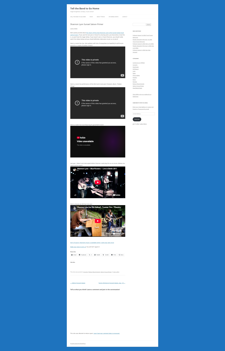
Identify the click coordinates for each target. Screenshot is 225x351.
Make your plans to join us (78, 247)
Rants (134, 79)
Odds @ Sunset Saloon (77, 283)
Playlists (135, 77)
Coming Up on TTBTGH (139, 63)
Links (134, 71)
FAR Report (136, 69)
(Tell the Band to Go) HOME (78, 16)
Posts (91, 16)
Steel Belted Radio (137, 88)
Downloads (136, 67)
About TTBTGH (101, 16)
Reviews (135, 82)
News (134, 73)
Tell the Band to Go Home (84, 8)
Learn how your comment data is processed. (107, 333)
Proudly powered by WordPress (78, 343)
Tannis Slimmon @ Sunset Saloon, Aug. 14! (112, 283)
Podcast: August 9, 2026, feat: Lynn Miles (143, 44)
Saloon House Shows (105, 272)
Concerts (85, 272)
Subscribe (136, 119)
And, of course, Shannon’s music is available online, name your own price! (92, 242)
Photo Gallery (136, 75)
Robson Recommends (94, 272)
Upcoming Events (113, 16)
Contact (124, 16)
